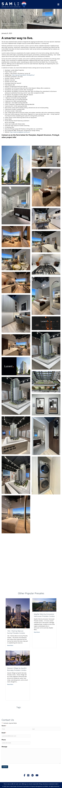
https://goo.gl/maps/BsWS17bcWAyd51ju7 (23, 75)
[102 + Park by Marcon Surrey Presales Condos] (18, 613)
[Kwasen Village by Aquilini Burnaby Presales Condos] (18, 658)
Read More (10, 645)
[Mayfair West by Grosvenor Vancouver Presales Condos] (44, 605)
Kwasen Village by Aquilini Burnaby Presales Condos (16, 669)
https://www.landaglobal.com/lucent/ (20, 132)
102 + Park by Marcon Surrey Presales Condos (16, 632)
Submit (5, 767)
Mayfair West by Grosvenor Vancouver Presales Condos (44, 615)
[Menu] (58, 4)
